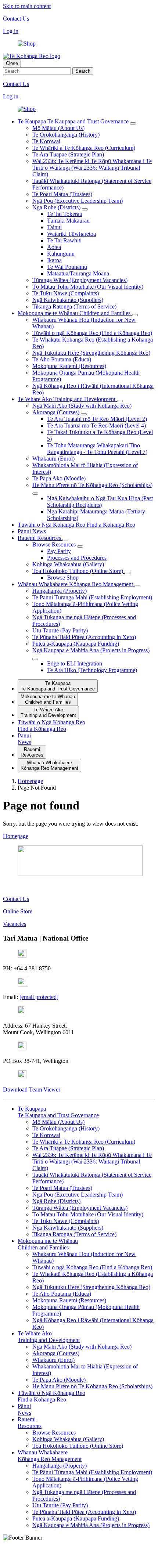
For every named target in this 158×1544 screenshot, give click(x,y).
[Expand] (133, 123)
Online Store (17, 911)
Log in (10, 31)
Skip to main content (27, 6)
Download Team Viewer (31, 1089)
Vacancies (14, 924)
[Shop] (27, 43)
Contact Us (16, 18)
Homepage (15, 836)
